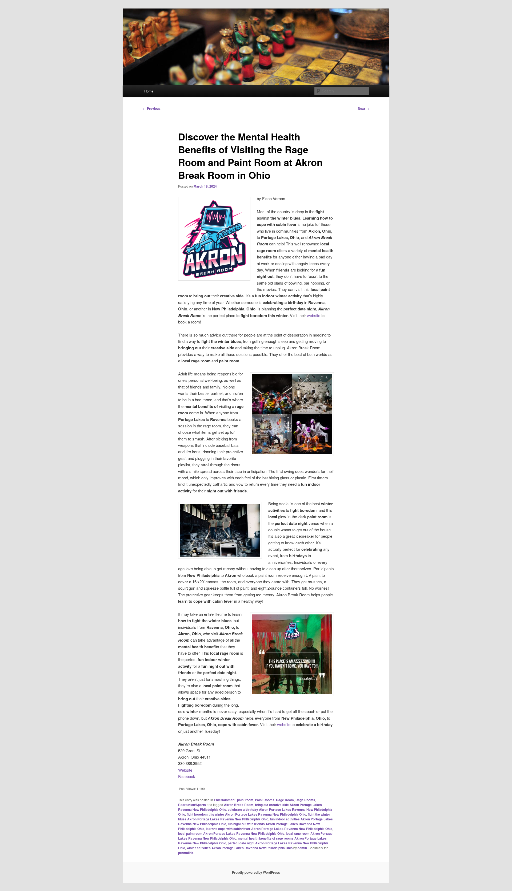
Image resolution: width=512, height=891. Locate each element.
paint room (245, 799)
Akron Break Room (238, 804)
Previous (152, 108)
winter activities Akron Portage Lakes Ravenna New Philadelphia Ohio (240, 847)
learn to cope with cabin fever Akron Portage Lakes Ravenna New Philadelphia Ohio (269, 828)
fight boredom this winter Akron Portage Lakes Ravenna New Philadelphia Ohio (246, 814)
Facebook (186, 776)
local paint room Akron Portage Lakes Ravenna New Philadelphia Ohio (231, 833)
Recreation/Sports (192, 804)
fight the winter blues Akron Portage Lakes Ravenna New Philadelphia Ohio (254, 816)
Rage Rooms (305, 799)
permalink (185, 852)
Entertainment (224, 799)
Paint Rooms (264, 799)
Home (148, 91)
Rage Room (285, 799)
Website (185, 770)
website (313, 315)
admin (302, 847)
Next (363, 108)
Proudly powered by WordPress (256, 872)
